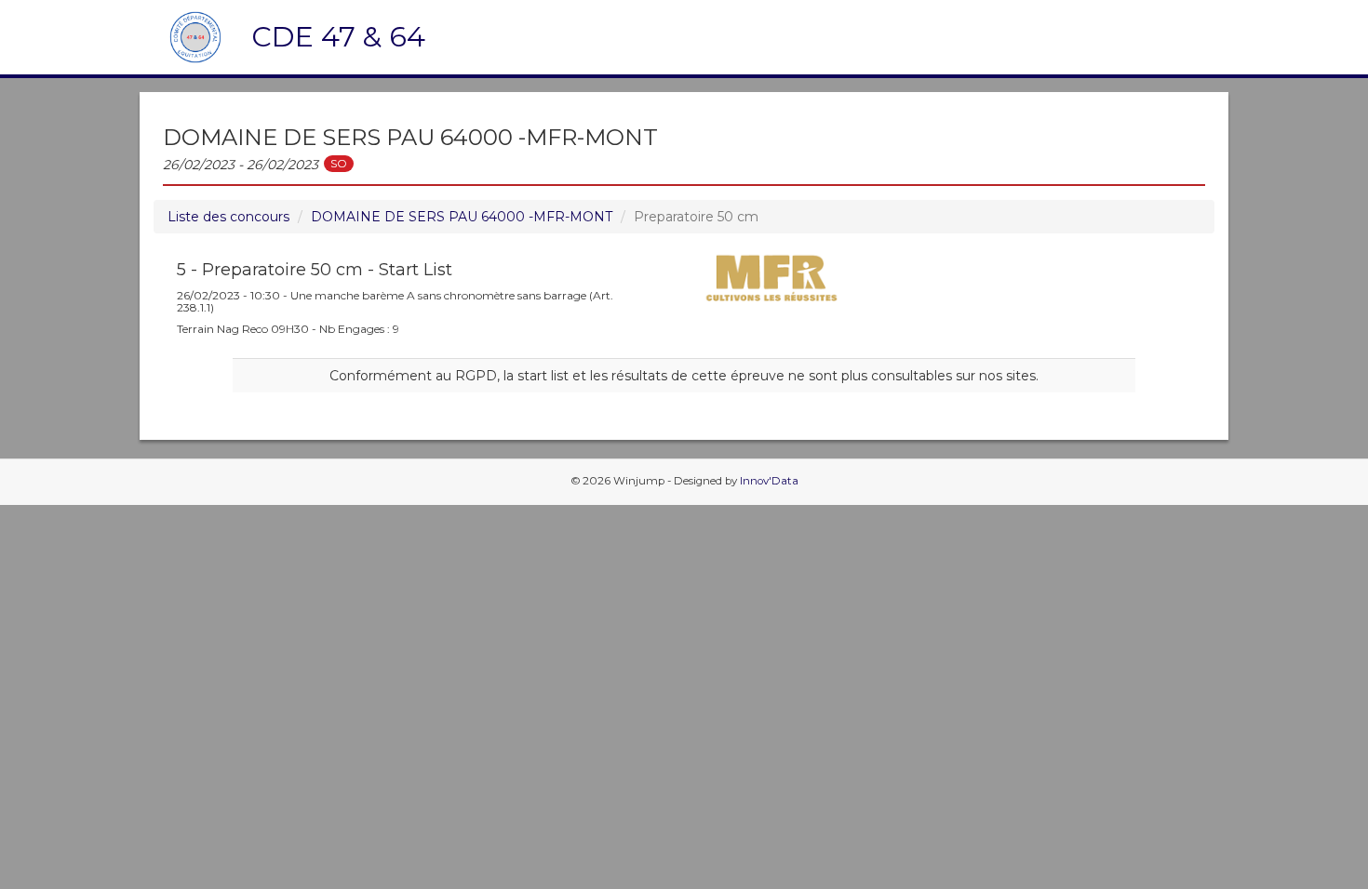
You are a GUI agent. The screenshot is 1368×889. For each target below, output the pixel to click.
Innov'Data (769, 480)
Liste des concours (228, 216)
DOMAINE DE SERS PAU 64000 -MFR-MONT (461, 216)
